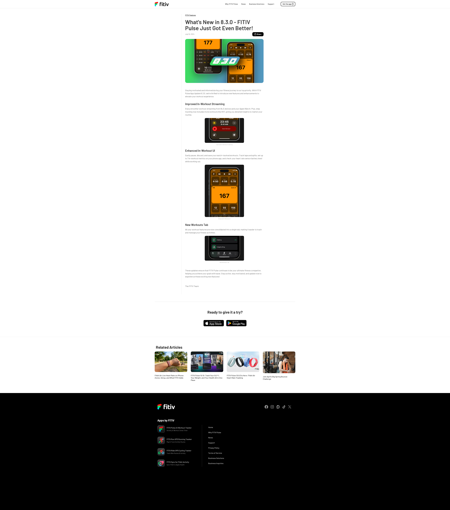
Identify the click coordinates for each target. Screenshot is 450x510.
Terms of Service (215, 453)
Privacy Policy (213, 448)
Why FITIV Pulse (231, 4)
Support (271, 4)
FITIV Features (190, 15)
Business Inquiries (215, 463)
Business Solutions (256, 4)
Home (210, 427)
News (243, 4)
